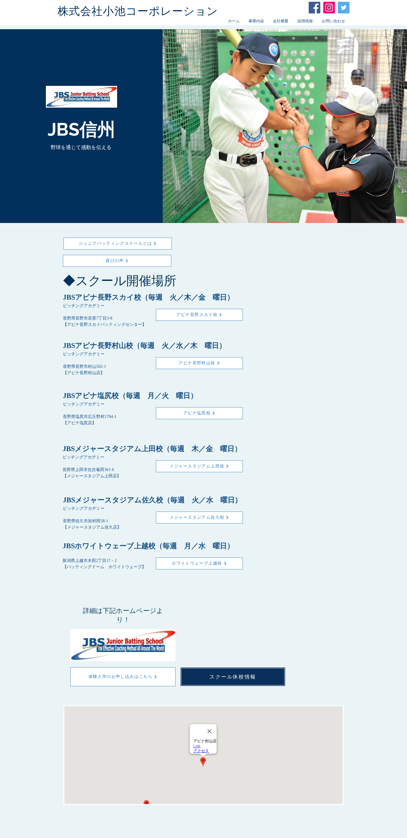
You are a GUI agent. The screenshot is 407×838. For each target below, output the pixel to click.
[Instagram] (329, 7)
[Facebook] (314, 7)
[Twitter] (343, 7)
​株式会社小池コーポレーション (138, 11)
